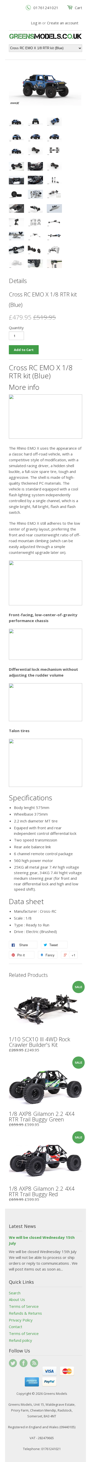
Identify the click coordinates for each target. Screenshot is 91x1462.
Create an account (62, 22)
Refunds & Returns (25, 1313)
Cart (78, 7)
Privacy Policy (21, 1320)
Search (14, 1292)
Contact (15, 1326)
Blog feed (34, 1363)
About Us (17, 1299)
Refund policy (20, 1340)
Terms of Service (24, 1306)
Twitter (13, 1363)
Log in (36, 22)
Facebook (23, 1363)
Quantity (16, 327)
